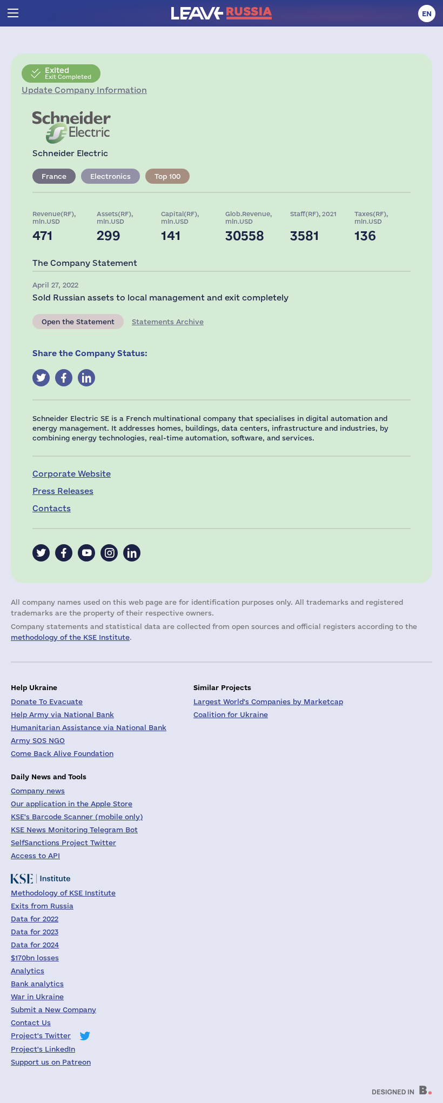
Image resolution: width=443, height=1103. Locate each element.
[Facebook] (63, 552)
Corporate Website (71, 473)
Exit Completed (68, 73)
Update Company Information (84, 90)
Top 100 (167, 176)
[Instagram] (109, 552)
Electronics (110, 176)
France (54, 176)
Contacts (51, 508)
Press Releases (62, 491)
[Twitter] (41, 552)
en (427, 13)
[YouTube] (86, 552)
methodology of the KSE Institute (70, 637)
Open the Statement (78, 321)
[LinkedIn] (131, 552)
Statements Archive (168, 321)
